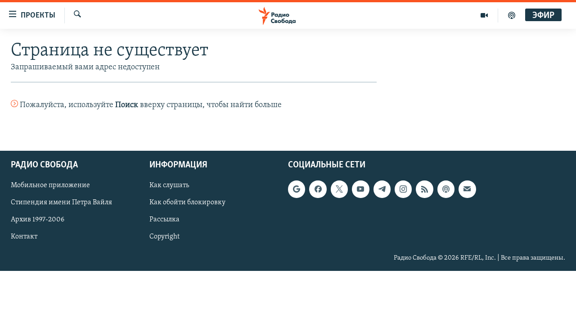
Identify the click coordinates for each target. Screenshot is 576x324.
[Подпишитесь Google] (296, 189)
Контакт (24, 236)
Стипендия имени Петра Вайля (61, 202)
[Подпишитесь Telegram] (382, 189)
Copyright (164, 236)
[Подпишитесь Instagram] (403, 189)
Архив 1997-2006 (37, 219)
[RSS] (424, 189)
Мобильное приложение (50, 185)
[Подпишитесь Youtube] (360, 189)
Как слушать (169, 185)
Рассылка (164, 219)
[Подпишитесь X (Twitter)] (339, 189)
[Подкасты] (445, 189)
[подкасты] (511, 15)
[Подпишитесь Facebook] (317, 189)
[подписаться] (467, 189)
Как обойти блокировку (187, 202)
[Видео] (484, 15)
